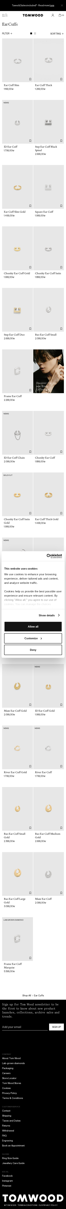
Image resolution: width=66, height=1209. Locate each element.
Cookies (6, 1088)
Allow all (33, 626)
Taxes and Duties (11, 1120)
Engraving (7, 1140)
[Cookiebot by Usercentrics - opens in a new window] (47, 556)
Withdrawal (8, 1130)
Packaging (7, 1068)
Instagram (7, 1180)
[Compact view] (35, 33)
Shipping (6, 1115)
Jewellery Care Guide (13, 1163)
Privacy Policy (9, 1093)
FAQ (4, 1135)
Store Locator (9, 1078)
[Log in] (52, 15)
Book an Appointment (13, 1145)
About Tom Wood (11, 1058)
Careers (6, 1073)
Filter (6, 33)
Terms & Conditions (12, 1098)
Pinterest (6, 1185)
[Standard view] (31, 33)
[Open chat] (60, 1183)
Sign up (56, 1027)
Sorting (55, 34)
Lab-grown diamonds (13, 1063)
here (52, 5)
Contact (6, 1110)
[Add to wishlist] (30, 79)
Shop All (26, 995)
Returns (6, 1125)
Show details (47, 615)
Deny (33, 649)
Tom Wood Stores (11, 1083)
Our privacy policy (48, 1205)
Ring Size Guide (10, 1158)
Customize (31, 638)
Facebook (7, 1176)
